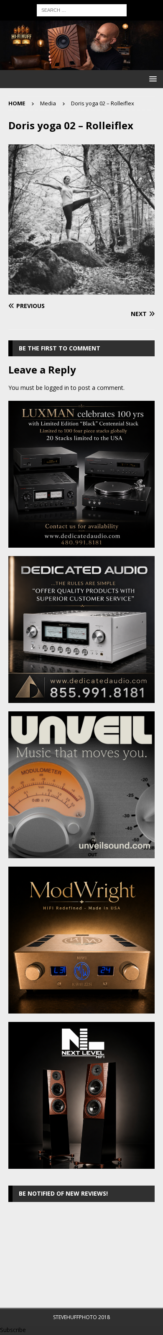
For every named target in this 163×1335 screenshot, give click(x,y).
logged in (56, 388)
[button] (151, 78)
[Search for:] (82, 9)
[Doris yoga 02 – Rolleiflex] (81, 290)
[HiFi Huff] (81, 65)
